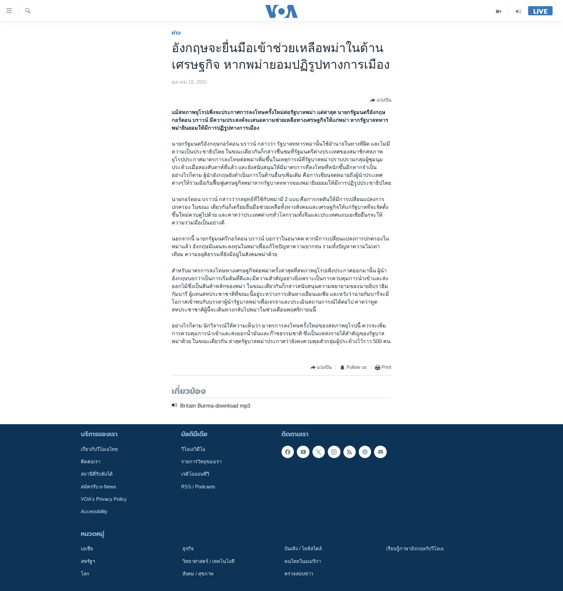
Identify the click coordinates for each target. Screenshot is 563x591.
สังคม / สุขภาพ (197, 573)
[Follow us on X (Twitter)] (318, 452)
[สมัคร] (380, 452)
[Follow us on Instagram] (334, 452)
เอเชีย (87, 548)
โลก (85, 573)
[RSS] (349, 452)
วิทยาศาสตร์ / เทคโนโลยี (208, 561)
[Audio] (518, 11)
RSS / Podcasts (198, 486)
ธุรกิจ (188, 548)
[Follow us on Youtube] (303, 452)
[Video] (499, 11)
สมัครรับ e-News (98, 486)
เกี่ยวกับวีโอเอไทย (99, 449)
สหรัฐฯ (88, 561)
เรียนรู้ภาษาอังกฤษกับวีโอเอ (415, 548)
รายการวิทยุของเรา (201, 461)
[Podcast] (365, 452)
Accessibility (94, 511)
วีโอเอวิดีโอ (193, 449)
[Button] (380, 100)
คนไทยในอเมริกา (302, 561)
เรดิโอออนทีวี (195, 474)
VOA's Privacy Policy (104, 499)
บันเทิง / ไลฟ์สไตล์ (303, 548)
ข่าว (176, 32)
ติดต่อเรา (90, 461)
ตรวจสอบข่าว (298, 573)
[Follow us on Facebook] (288, 452)
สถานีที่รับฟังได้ (97, 474)
